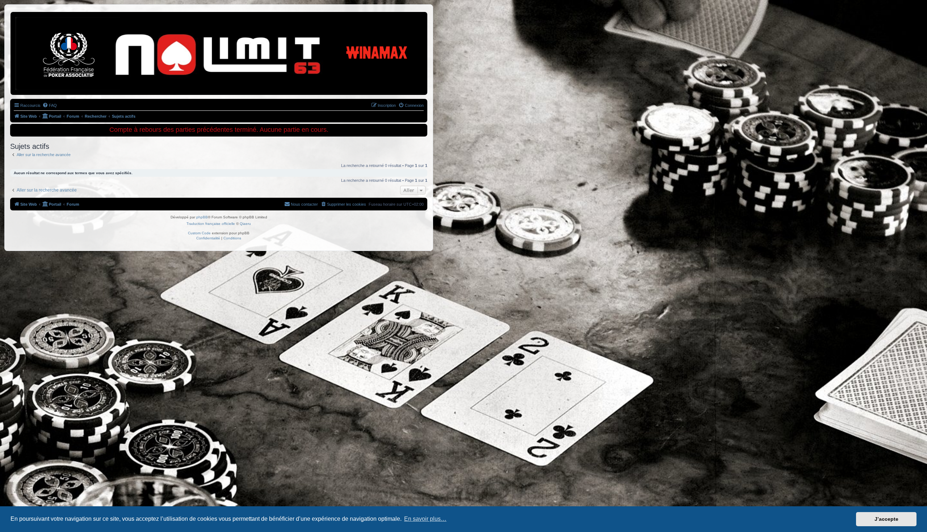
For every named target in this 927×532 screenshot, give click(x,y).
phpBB (202, 217)
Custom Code (199, 233)
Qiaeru (245, 224)
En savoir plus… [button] (425, 519)
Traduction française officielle (210, 224)
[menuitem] (49, 105)
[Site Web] (43, 23)
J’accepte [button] (886, 519)
